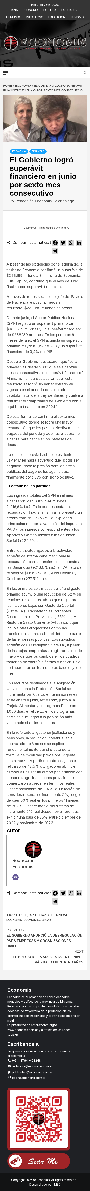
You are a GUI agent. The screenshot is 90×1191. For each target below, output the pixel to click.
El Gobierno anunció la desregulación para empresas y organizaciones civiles (44, 938)
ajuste (21, 915)
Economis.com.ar (37, 919)
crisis (33, 915)
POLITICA (49, 9)
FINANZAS (38, 151)
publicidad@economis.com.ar (32, 1072)
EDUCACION (56, 16)
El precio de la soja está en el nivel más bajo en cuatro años (48, 957)
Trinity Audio (45, 227)
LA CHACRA (69, 9)
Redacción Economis (34, 201)
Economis (14, 919)
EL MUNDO (13, 16)
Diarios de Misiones (54, 915)
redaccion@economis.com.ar (31, 1066)
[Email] (15, 877)
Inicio (14, 9)
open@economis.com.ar (28, 1077)
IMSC (57, 1184)
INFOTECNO (34, 16)
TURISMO (77, 16)
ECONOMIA (30, 9)
